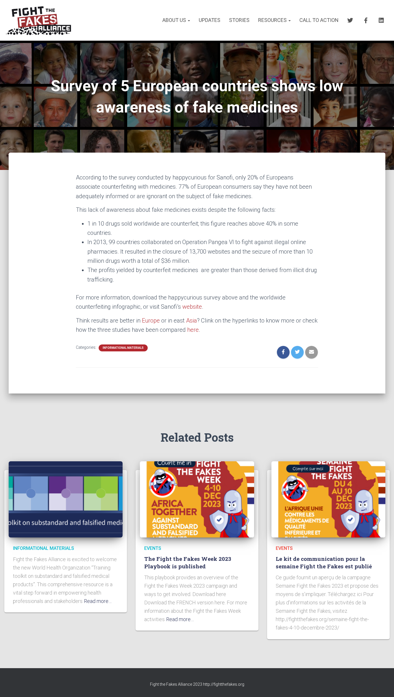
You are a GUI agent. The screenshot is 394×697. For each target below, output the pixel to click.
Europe (151, 320)
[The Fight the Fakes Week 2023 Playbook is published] (197, 499)
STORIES (239, 20)
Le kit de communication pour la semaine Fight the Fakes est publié (324, 562)
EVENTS (152, 548)
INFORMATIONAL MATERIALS (123, 347)
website (192, 306)
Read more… (98, 601)
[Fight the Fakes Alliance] (38, 20)
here (193, 329)
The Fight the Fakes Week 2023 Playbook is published (187, 562)
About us (174, 20)
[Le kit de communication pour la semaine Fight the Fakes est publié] (328, 499)
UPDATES (209, 20)
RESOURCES (273, 20)
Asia (191, 320)
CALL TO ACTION (319, 20)
